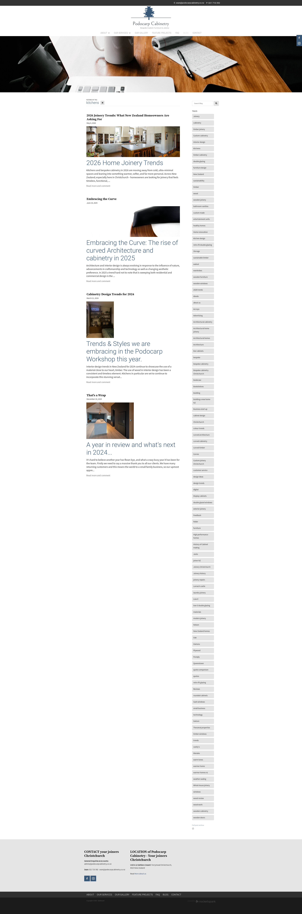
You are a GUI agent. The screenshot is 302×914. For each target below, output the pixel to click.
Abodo (196, 296)
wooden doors (199, 817)
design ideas (198, 477)
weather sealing (199, 779)
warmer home (199, 766)
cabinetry (197, 123)
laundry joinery (199, 592)
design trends (198, 483)
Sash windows (199, 702)
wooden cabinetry (200, 811)
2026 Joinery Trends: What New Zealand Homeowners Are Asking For (128, 117)
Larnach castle (199, 586)
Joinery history (199, 573)
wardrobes (197, 270)
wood (195, 193)
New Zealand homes (201, 631)
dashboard (101, 901)
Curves (196, 454)
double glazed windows (202, 502)
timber (196, 187)
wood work (197, 804)
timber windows (200, 734)
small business (199, 708)
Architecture (198, 344)
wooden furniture (200, 277)
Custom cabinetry (200, 135)
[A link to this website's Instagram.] (93, 878)
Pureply (196, 657)
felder (195, 521)
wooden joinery (199, 200)
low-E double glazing (201, 605)
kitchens (196, 148)
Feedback (197, 515)
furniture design (199, 168)
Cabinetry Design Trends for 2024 (110, 294)
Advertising (198, 315)
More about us (140, 873)
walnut (196, 264)
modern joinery (199, 618)
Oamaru (196, 644)
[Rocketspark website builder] (202, 902)
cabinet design (199, 415)
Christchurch (198, 422)
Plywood (196, 650)
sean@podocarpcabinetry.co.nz (190, 3)
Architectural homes (201, 338)
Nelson (196, 625)
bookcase (197, 380)
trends (196, 740)
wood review (198, 798)
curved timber (199, 447)
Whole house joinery (201, 785)
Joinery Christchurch (201, 567)
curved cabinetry (200, 441)
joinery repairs (199, 580)
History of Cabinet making (200, 546)
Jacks (195, 554)
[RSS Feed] (193, 829)
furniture (197, 528)
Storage (196, 251)
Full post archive (198, 825)
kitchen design (199, 238)
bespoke (196, 357)
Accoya (196, 309)
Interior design (199, 142)
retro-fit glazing (199, 682)
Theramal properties (201, 727)
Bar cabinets (198, 351)
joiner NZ (197, 560)
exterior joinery (199, 509)
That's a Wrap (96, 395)
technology (198, 715)
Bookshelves (198, 386)
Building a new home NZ (201, 401)
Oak (195, 637)
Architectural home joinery (201, 330)
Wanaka (196, 753)
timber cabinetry (200, 155)
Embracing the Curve (102, 199)
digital (195, 489)
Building (196, 393)
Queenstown (198, 663)
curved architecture (201, 435)
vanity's (196, 747)
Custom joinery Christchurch (199, 462)
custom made (199, 213)
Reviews (196, 689)
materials (197, 612)
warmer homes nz (200, 772)
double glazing (199, 161)
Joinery (196, 116)
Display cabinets (200, 496)
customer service (200, 470)
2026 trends (198, 290)
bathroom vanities (200, 206)
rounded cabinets (200, 695)
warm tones (198, 760)
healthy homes (199, 225)
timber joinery (199, 129)
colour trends (198, 428)
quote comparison (200, 670)
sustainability (198, 180)
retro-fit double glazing (202, 245)
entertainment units (201, 219)
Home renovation (200, 232)
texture (196, 721)
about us (196, 302)
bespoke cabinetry (200, 364)
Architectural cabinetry (202, 322)
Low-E (195, 599)
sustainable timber (201, 258)
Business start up (200, 409)
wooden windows (200, 283)
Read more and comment (98, 186)
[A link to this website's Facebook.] (87, 878)
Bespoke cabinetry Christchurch (200, 372)
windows (197, 792)
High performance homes (200, 536)
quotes (196, 676)
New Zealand (198, 174)
